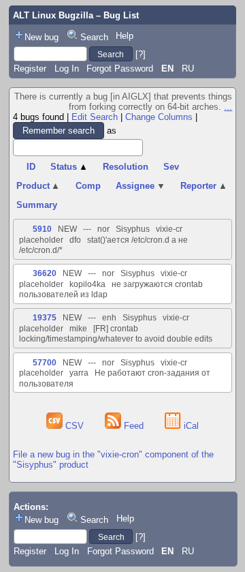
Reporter (203, 186)
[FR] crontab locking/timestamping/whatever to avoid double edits (115, 334)
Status (69, 167)
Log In (66, 68)
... (228, 107)
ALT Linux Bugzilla (53, 15)
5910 (42, 229)
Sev (171, 167)
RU (188, 68)
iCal (190, 426)
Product (38, 186)
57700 (44, 362)
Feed (133, 426)
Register (30, 68)
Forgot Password (119, 68)
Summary (36, 205)
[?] (140, 54)
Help (124, 36)
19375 (44, 317)
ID (31, 167)
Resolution (125, 167)
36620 (44, 273)
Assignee (140, 186)
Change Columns (159, 117)
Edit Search (94, 117)
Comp (88, 186)
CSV (74, 426)
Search (94, 37)
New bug (41, 37)
